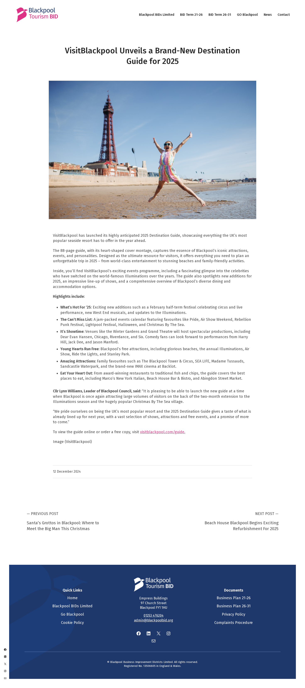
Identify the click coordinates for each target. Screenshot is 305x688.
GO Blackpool (247, 15)
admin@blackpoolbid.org (153, 620)
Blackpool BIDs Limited (156, 15)
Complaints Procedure (233, 622)
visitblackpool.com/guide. (162, 432)
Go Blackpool (72, 614)
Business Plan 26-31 (234, 606)
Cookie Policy (72, 622)
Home (72, 598)
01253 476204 (153, 615)
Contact (284, 15)
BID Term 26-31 (220, 15)
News (268, 15)
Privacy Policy (233, 614)
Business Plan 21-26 (234, 598)
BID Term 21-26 (191, 15)
